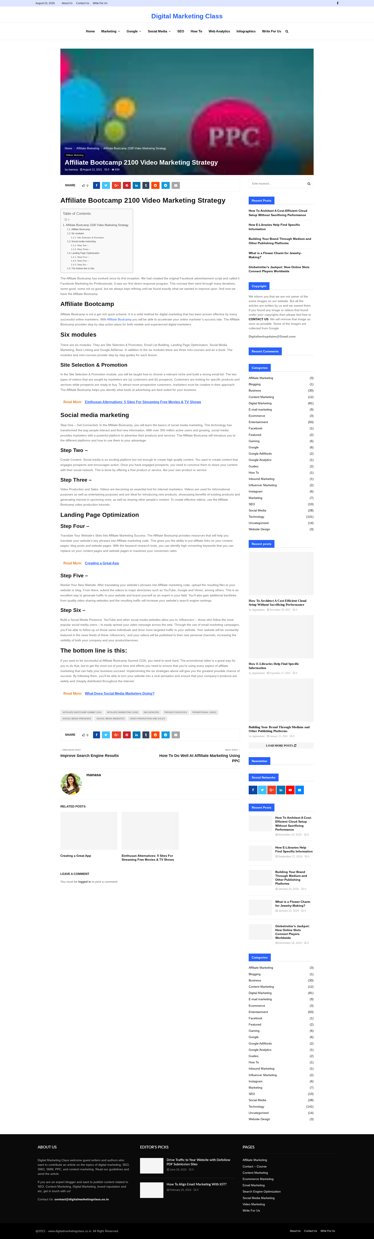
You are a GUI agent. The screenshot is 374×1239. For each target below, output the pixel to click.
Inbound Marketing (261, 479)
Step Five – (83, 261)
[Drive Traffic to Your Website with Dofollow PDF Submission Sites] (151, 1166)
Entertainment (258, 422)
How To (196, 31)
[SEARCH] (309, 183)
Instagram (256, 491)
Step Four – (83, 257)
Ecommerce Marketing (258, 1179)
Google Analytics (260, 460)
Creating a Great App (75, 855)
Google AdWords (260, 453)
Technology (256, 516)
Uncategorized (259, 523)
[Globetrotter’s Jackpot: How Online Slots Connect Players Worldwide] (260, 932)
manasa (73, 169)
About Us (67, 3)
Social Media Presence (77, 718)
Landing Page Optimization (85, 253)
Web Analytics (219, 31)
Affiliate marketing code (122, 712)
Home (90, 31)
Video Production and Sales (147, 718)
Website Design (259, 529)
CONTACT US (258, 319)
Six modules (77, 233)
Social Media (157, 31)
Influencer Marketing (263, 485)
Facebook (255, 428)
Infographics (246, 31)
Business (255, 390)
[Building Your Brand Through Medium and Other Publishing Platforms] (281, 700)
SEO (180, 31)
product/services (175, 712)
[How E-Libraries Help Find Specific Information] (281, 636)
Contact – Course (255, 1166)
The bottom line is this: (83, 268)
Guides (253, 466)
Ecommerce (257, 415)
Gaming (254, 441)
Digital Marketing (260, 403)
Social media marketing (83, 241)
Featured (255, 434)
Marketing (108, 31)
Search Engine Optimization (262, 1191)
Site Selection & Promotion (90, 237)
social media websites (110, 718)
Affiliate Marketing (75, 155)
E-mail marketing (260, 409)
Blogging (255, 384)
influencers (151, 712)
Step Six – (82, 264)
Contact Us (82, 3)
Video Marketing (254, 1204)
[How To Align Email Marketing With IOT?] (151, 1190)
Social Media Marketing (259, 1198)
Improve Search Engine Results (89, 755)
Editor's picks (154, 1147)
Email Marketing (254, 1185)
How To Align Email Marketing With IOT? (197, 1184)
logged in (84, 881)
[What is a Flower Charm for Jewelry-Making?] (260, 907)
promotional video (204, 712)
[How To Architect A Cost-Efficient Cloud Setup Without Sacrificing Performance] (281, 573)
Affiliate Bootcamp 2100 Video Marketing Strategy (97, 225)
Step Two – (83, 245)
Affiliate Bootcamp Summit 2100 (82, 712)
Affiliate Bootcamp (80, 229)
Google (132, 31)
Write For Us (100, 3)
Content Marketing (261, 397)
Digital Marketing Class (187, 16)
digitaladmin (258, 609)
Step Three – (83, 249)
